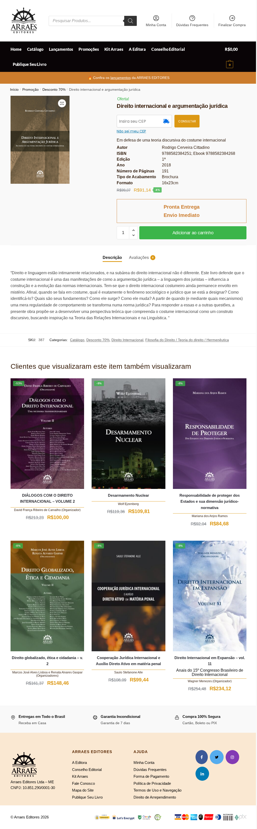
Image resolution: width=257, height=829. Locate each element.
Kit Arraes (80, 776)
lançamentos (120, 78)
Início (14, 89)
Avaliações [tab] (139, 257)
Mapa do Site (83, 790)
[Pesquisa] (130, 21)
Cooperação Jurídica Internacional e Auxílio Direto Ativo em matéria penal (128, 661)
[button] (62, 103)
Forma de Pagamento (151, 776)
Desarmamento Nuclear (128, 495)
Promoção (30, 89)
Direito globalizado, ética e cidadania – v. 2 (47, 661)
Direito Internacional (127, 340)
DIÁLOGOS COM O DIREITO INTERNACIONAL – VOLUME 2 (47, 498)
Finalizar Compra (232, 25)
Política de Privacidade (152, 783)
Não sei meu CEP (131, 131)
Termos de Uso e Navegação (157, 790)
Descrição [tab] (112, 257)
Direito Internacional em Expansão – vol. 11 (209, 661)
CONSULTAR (187, 121)
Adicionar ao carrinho (193, 232)
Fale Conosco (83, 783)
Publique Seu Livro (87, 797)
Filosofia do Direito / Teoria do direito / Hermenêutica (187, 340)
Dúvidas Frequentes (192, 25)
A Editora (79, 762)
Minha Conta (156, 25)
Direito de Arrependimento (155, 797)
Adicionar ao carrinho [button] (47, 530)
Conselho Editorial (87, 769)
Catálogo (77, 340)
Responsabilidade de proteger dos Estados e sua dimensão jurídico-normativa (209, 501)
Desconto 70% (54, 89)
